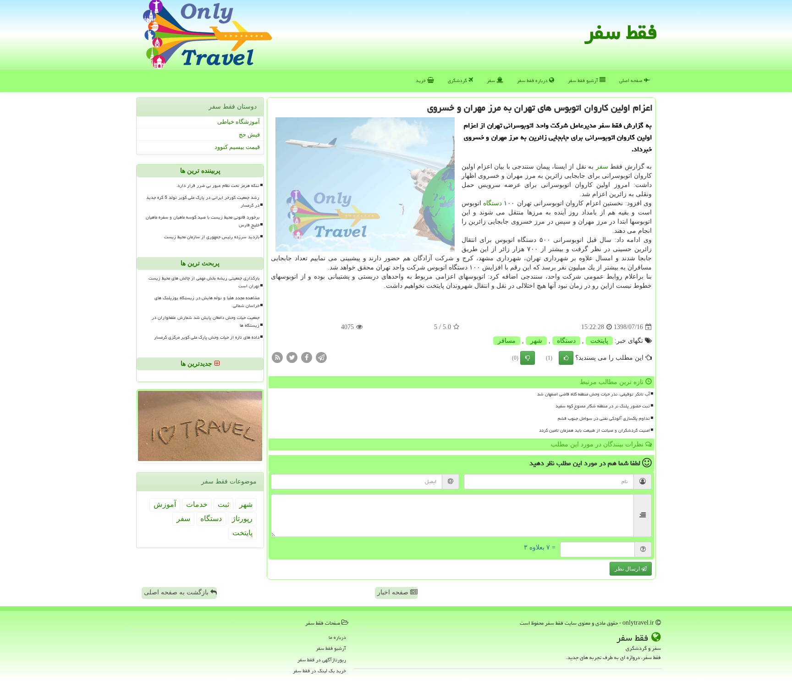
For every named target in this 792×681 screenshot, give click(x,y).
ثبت (223, 504)
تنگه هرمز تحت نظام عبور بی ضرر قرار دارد (218, 185)
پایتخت (599, 340)
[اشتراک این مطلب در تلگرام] (321, 357)
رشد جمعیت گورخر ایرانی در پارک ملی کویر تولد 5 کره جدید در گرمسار (202, 201)
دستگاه (492, 203)
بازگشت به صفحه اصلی (177, 592)
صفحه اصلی (631, 80)
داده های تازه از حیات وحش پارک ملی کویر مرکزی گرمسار (206, 337)
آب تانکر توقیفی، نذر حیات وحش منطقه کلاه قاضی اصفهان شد (593, 394)
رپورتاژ (242, 518)
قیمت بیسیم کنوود (237, 146)
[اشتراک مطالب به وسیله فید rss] (277, 357)
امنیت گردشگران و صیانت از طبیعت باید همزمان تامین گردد (594, 430)
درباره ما (337, 637)
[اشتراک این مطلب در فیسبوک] (306, 357)
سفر (491, 80)
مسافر (507, 340)
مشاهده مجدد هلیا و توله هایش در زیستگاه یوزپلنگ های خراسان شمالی (206, 301)
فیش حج (249, 134)
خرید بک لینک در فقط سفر (319, 671)
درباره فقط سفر (533, 80)
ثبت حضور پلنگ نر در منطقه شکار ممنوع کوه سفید (603, 406)
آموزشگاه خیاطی (238, 121)
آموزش (165, 504)
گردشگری (458, 80)
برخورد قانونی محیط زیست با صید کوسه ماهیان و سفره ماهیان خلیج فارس (202, 221)
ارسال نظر (628, 569)
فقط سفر (620, 32)
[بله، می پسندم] (566, 358)
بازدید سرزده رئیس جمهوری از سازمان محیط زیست (211, 237)
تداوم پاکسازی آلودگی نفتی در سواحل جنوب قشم (604, 418)
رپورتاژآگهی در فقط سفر (321, 660)
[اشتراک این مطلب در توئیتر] (292, 357)
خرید (421, 80)
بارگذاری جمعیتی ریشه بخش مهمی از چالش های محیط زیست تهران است (203, 282)
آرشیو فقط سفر (584, 80)
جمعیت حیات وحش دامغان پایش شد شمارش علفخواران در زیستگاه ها (205, 321)
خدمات (197, 504)
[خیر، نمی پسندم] (527, 358)
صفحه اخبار (393, 592)
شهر (536, 340)
